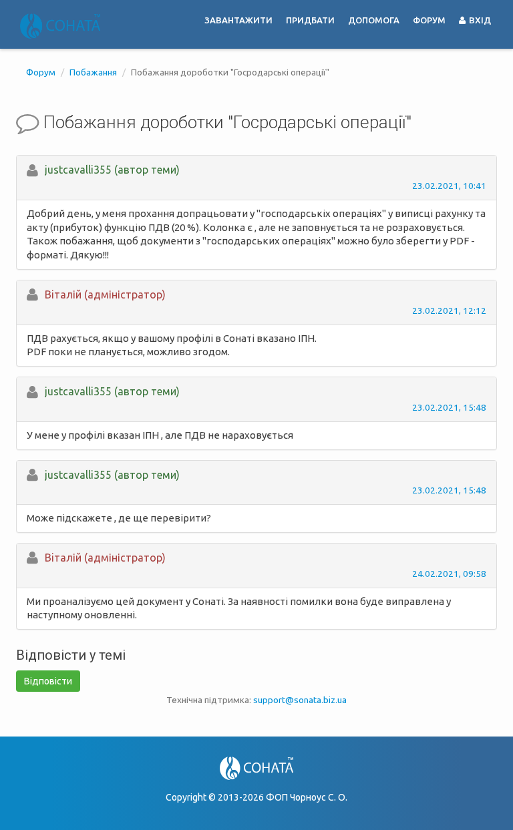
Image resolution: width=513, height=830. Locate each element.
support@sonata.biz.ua (300, 699)
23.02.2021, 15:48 (449, 407)
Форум (429, 20)
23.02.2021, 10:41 (449, 185)
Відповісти (48, 681)
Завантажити (238, 20)
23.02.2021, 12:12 (449, 310)
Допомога (373, 20)
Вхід (479, 20)
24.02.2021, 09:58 (449, 573)
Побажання (93, 72)
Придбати (310, 20)
